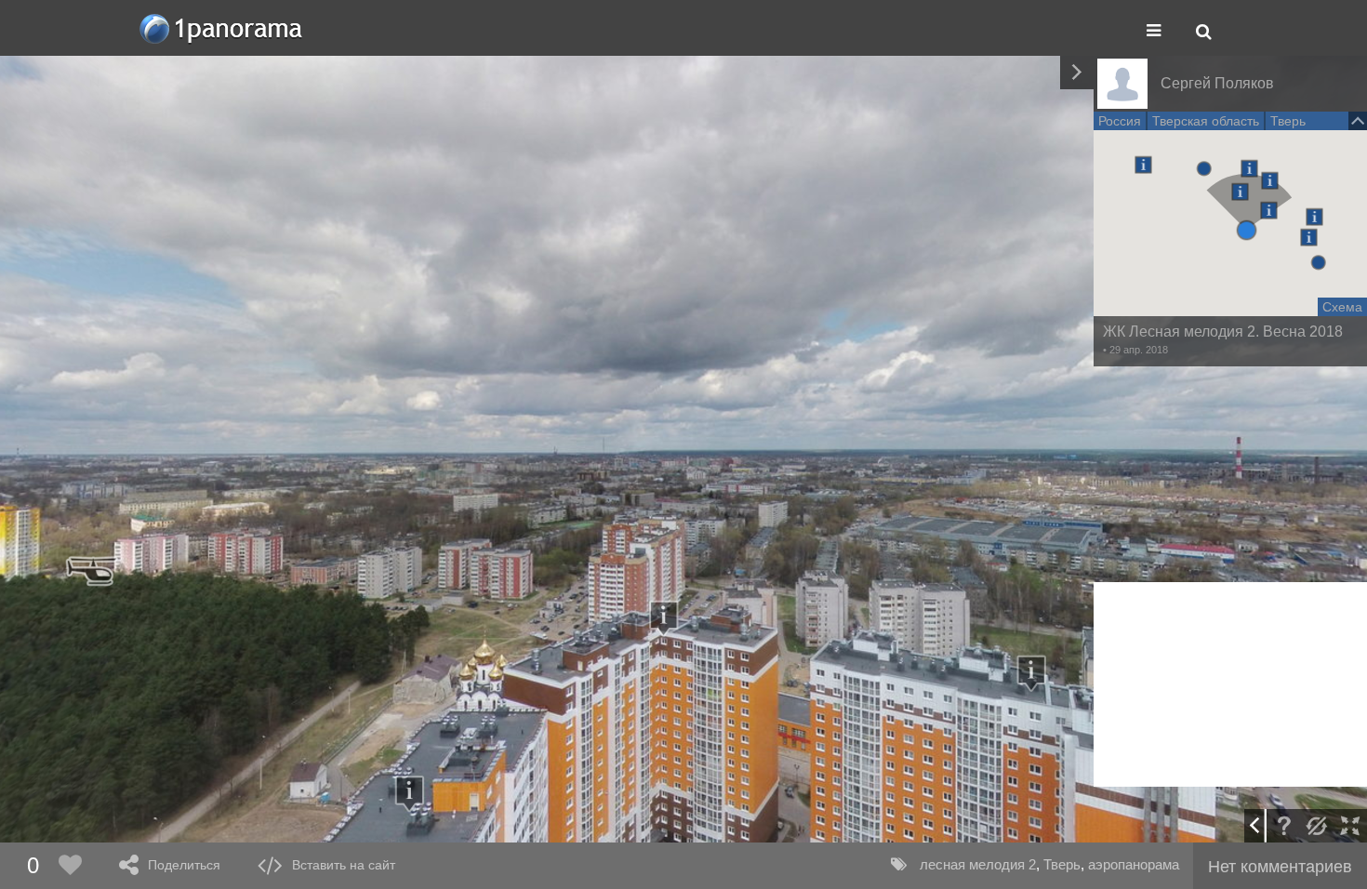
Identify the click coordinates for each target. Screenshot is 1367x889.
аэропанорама (1133, 864)
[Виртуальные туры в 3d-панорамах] (222, 28)
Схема (1342, 306)
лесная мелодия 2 (978, 864)
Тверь (1062, 864)
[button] (1246, 230)
